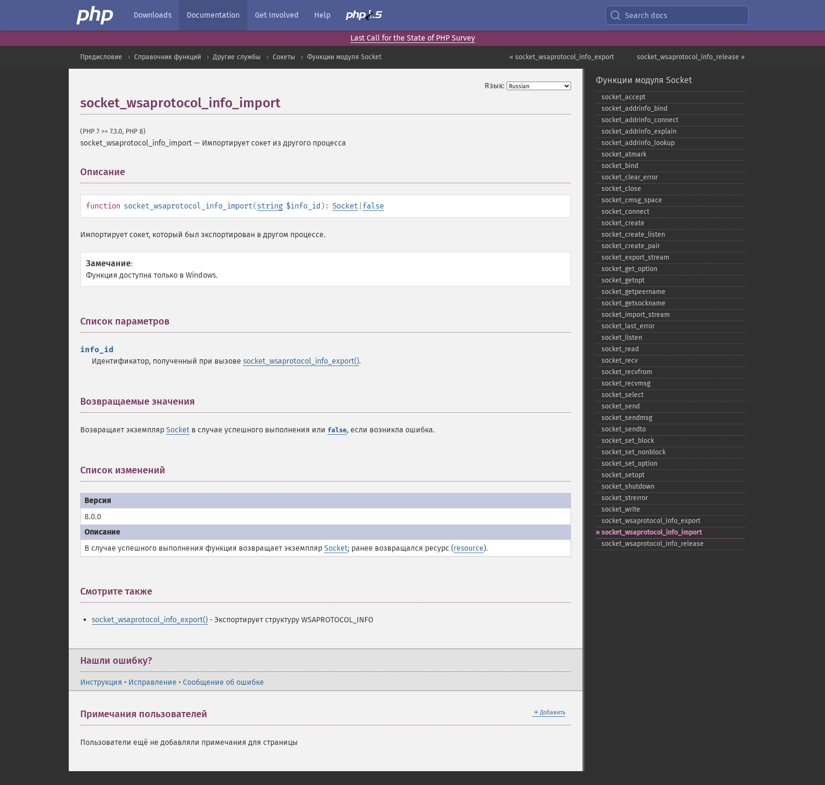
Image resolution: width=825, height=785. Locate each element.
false (373, 205)
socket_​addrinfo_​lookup (638, 143)
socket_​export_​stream (635, 257)
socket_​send (621, 406)
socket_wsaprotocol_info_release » (691, 57)
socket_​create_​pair (631, 246)
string (270, 205)
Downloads (152, 15)
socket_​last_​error (628, 326)
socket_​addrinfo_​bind (634, 109)
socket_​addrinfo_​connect (640, 120)
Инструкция (101, 682)
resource (469, 548)
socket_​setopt (623, 475)
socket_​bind (620, 166)
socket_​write (621, 509)
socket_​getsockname (634, 303)
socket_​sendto (624, 429)
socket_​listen (622, 338)
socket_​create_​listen (633, 234)
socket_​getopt (623, 280)
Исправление (152, 682)
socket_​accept (623, 97)
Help (322, 15)
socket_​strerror (625, 498)
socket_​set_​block (628, 441)
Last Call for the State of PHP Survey (412, 37)
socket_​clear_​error (630, 177)
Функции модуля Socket (344, 57)
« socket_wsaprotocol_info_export (561, 57)
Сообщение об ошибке (223, 682)
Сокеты (284, 57)
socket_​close (621, 189)
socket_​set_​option (629, 464)
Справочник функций (167, 57)
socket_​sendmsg (627, 418)
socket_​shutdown (628, 486)
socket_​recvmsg (626, 383)
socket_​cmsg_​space (632, 200)
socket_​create (623, 223)
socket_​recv (620, 360)
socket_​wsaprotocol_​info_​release (653, 544)
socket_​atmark (624, 154)
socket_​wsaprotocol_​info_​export (651, 521)
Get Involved (277, 15)
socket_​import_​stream (636, 315)
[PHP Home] (95, 15)
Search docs (646, 15)
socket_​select (623, 395)
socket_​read (620, 349)
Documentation (213, 15)
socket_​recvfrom (627, 372)
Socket (345, 205)
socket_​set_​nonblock (634, 452)
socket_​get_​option (629, 269)
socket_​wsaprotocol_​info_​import (652, 532)
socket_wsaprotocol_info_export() (301, 361)
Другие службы (237, 57)
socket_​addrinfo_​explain (639, 131)
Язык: (495, 85)
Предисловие (101, 57)
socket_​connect (625, 212)
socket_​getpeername (634, 292)
